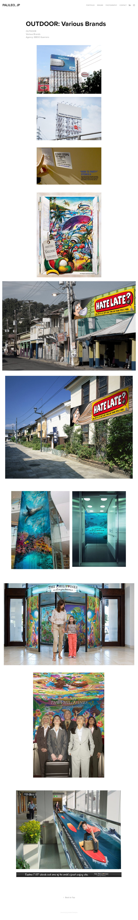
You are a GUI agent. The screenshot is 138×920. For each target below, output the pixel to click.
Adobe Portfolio (72, 912)
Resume (100, 5)
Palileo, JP (11, 5)
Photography (111, 5)
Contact (123, 5)
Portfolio (90, 5)
